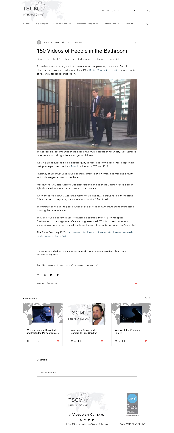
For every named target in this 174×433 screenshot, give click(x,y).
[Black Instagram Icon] (81, 419)
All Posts (26, 23)
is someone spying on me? (88, 23)
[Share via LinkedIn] (51, 274)
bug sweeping (42, 23)
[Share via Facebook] (38, 274)
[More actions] (135, 42)
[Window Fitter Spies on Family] (131, 314)
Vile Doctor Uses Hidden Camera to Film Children (84, 331)
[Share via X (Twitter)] (44, 274)
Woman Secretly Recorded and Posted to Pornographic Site (42, 331)
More (127, 23)
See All (148, 298)
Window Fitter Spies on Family (127, 331)
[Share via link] (58, 274)
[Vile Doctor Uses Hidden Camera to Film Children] (87, 314)
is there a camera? (112, 23)
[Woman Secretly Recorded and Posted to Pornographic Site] (43, 314)
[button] (147, 24)
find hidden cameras (62, 23)
